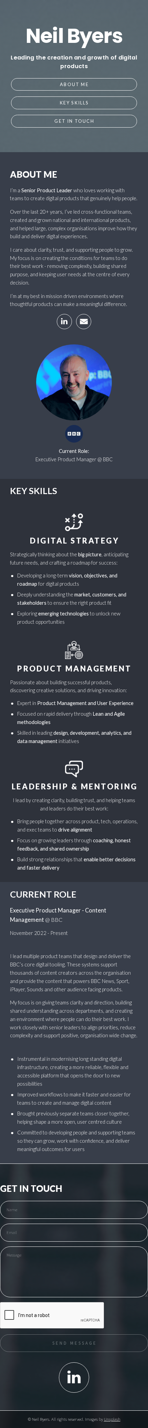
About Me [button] (74, 84)
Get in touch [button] (74, 121)
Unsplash (112, 1419)
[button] (64, 321)
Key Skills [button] (74, 102)
